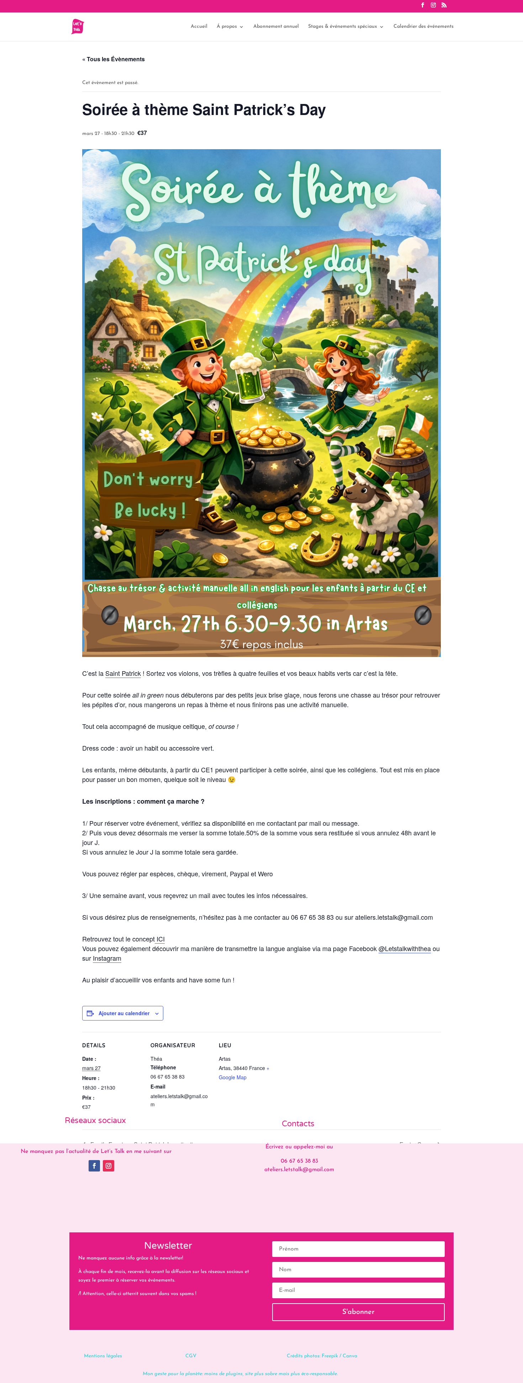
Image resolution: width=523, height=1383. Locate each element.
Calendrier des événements (423, 26)
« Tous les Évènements (113, 59)
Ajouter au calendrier (124, 1013)
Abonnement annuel (276, 26)
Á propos (227, 26)
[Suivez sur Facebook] (94, 1165)
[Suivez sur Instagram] (108, 1165)
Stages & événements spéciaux (342, 26)
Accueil (199, 26)
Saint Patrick (123, 673)
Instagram (107, 957)
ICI (160, 938)
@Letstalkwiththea (405, 948)
